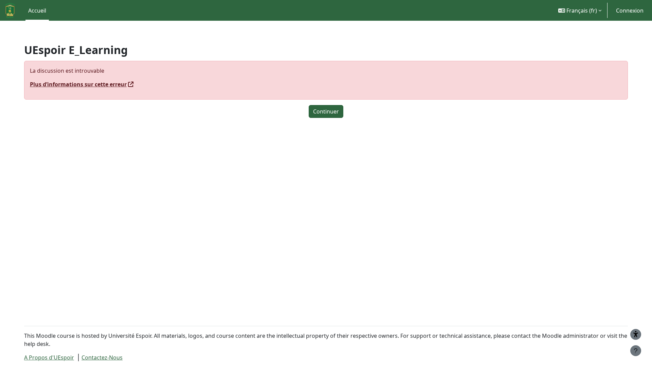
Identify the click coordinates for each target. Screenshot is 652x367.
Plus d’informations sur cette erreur (78, 84)
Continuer (326, 111)
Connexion (630, 10)
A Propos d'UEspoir (49, 357)
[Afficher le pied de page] (635, 350)
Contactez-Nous (102, 357)
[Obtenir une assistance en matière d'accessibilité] (635, 334)
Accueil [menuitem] (37, 10)
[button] (580, 10)
